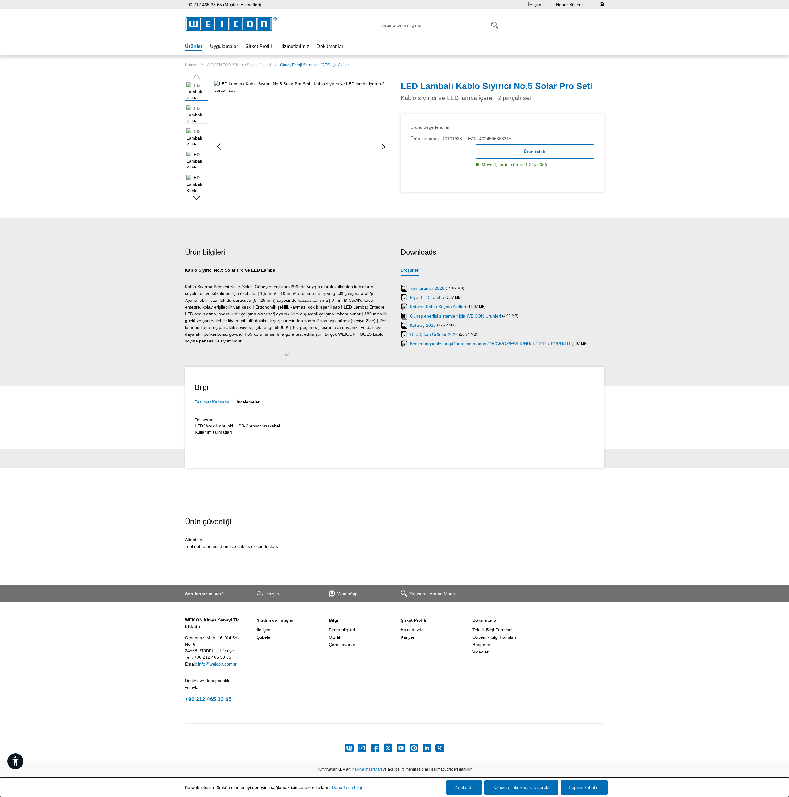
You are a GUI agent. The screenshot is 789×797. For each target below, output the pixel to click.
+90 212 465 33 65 (208, 699)
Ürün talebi (535, 151)
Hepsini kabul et (584, 787)
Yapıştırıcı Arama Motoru (433, 593)
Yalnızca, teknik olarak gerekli (521, 787)
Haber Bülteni (569, 4)
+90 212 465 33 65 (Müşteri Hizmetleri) (223, 4)
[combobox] (433, 25)
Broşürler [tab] (410, 270)
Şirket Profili (413, 620)
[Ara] (494, 25)
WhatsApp (347, 593)
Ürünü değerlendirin (430, 127)
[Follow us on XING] (439, 748)
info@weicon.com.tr (217, 663)
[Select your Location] (602, 4)
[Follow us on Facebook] (377, 748)
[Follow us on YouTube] (403, 748)
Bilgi (333, 620)
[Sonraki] (383, 147)
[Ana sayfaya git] (231, 24)
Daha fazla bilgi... (349, 787)
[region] (286, 147)
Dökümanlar (485, 620)
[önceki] (218, 147)
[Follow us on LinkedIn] (429, 748)
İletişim (534, 4)
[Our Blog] (351, 748)
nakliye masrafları (367, 769)
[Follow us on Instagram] (364, 748)
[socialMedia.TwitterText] (390, 748)
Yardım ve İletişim (275, 620)
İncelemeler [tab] (248, 401)
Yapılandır (464, 787)
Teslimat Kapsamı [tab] (212, 401)
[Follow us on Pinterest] (416, 748)
